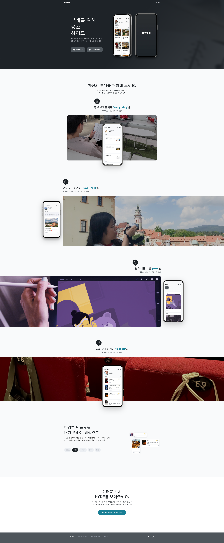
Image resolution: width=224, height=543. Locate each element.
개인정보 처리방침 (82, 536)
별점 (75, 450)
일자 (90, 450)
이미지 (83, 450)
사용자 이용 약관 (95, 536)
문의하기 (106, 536)
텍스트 (67, 450)
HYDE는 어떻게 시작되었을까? (112, 512)
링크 (97, 450)
